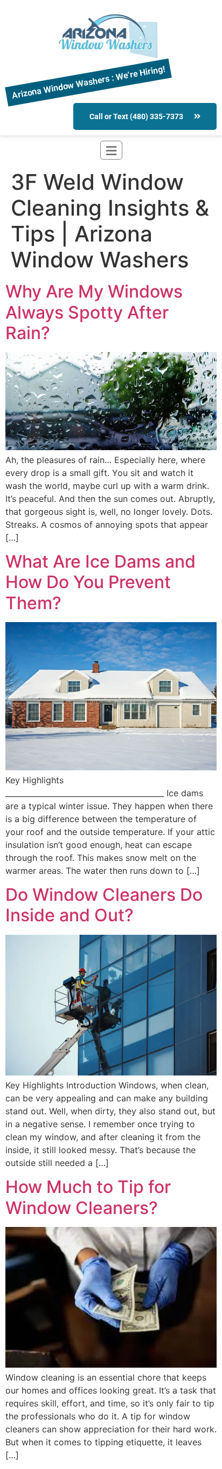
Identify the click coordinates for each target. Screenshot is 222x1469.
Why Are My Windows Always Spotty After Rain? (94, 312)
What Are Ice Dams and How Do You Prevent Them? (100, 582)
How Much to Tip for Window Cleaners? (88, 1197)
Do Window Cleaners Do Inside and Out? (104, 905)
